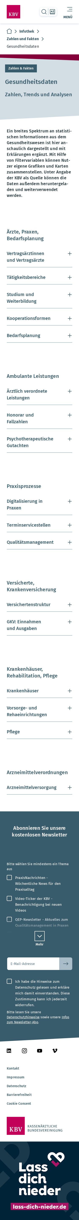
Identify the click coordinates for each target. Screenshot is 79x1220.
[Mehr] (40, 936)
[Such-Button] (65, 963)
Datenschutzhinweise (23, 1017)
